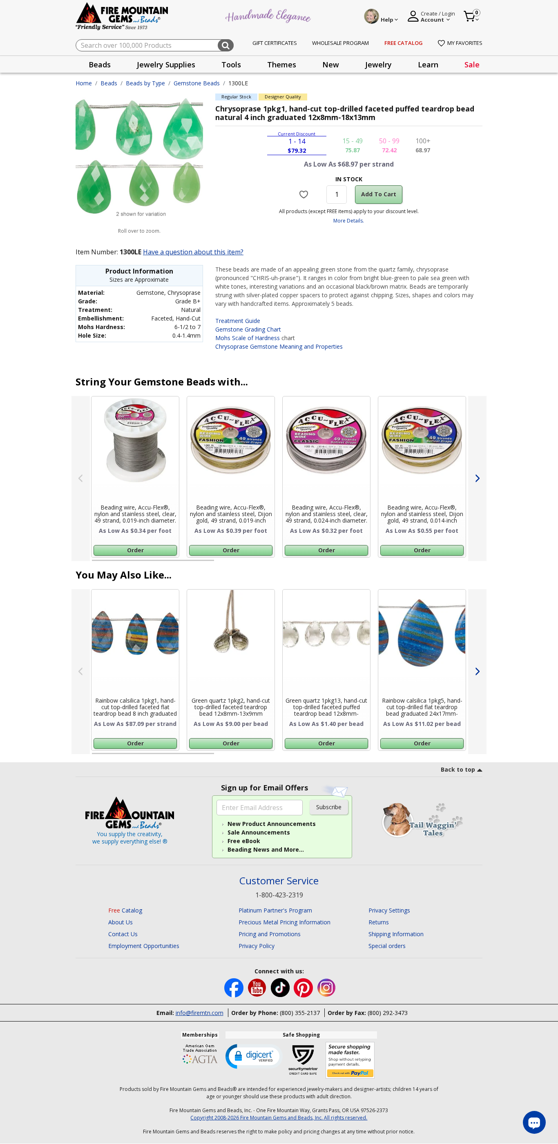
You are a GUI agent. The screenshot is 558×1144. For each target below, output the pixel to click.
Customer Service (279, 881)
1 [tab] (96, 564)
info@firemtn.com (199, 1013)
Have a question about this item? (193, 251)
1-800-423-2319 (279, 894)
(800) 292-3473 (388, 1013)
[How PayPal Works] (350, 1060)
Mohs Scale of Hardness (247, 338)
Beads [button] (100, 64)
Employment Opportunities (143, 946)
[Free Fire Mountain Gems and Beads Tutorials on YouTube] (258, 987)
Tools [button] (231, 64)
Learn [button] (428, 64)
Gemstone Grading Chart (248, 329)
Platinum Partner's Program (275, 910)
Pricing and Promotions (270, 934)
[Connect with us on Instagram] (326, 987)
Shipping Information (396, 934)
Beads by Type (145, 83)
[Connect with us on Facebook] (234, 987)
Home (84, 83)
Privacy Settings (389, 910)
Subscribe (328, 807)
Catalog (125, 910)
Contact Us (123, 934)
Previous (80, 478)
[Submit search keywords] (226, 45)
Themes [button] (281, 64)
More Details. (348, 220)
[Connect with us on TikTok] (281, 987)
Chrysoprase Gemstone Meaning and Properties (279, 346)
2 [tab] (222, 564)
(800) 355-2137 (300, 1013)
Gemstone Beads (197, 83)
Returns (378, 922)
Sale (472, 64)
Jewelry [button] (378, 64)
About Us (120, 922)
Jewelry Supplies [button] (166, 64)
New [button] (330, 64)
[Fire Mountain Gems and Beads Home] (122, 15)
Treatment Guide (237, 321)
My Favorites (464, 43)
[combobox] (155, 45)
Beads (108, 83)
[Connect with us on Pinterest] (304, 987)
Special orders (387, 946)
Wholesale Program (340, 43)
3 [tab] (348, 564)
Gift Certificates (274, 43)
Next (477, 478)
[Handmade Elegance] (269, 14)
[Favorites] (305, 194)
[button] (254, 1056)
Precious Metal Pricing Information (284, 922)
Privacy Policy (257, 946)
